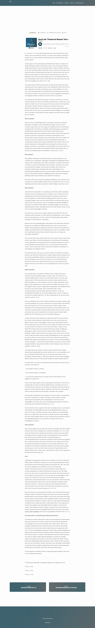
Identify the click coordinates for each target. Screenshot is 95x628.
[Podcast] (49, 613)
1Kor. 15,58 (47, 81)
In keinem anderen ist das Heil (66, 587)
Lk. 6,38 (59, 291)
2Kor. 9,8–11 (65, 511)
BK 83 (65, 32)
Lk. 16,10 (36, 297)
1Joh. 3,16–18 (52, 488)
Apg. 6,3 (40, 452)
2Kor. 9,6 (43, 295)
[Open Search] (84, 3)
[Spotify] (46, 613)
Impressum (47, 622)
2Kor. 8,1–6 (50, 404)
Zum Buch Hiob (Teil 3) (28, 587)
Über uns (72, 3)
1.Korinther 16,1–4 (31, 53)
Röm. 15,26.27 (59, 150)
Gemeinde (58, 32)
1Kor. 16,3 (62, 431)
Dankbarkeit (51, 32)
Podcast (66, 3)
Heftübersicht (59, 3)
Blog (54, 3)
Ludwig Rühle (43, 32)
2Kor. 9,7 (37, 305)
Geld (55, 32)
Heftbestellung (79, 3)
